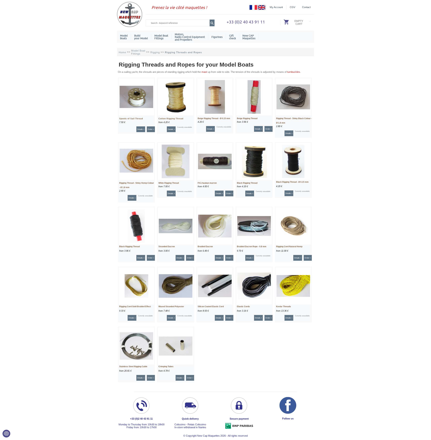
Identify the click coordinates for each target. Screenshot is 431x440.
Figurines (217, 36)
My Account (276, 7)
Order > (151, 129)
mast (204, 71)
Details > (140, 129)
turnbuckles (293, 71)
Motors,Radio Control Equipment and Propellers (190, 37)
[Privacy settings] (6, 433)
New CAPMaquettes (248, 37)
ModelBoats (124, 37)
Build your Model (141, 37)
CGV (292, 7)
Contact (306, 7)
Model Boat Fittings (161, 37)
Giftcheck (232, 37)
